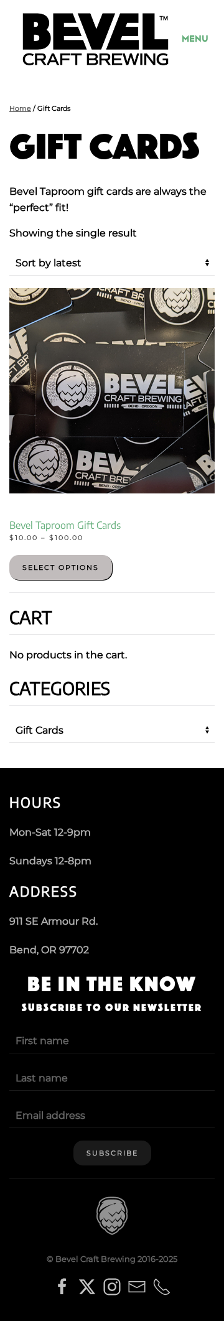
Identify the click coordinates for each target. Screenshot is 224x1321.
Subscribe (112, 1153)
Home (20, 108)
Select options (60, 567)
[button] (198, 39)
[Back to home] (95, 39)
